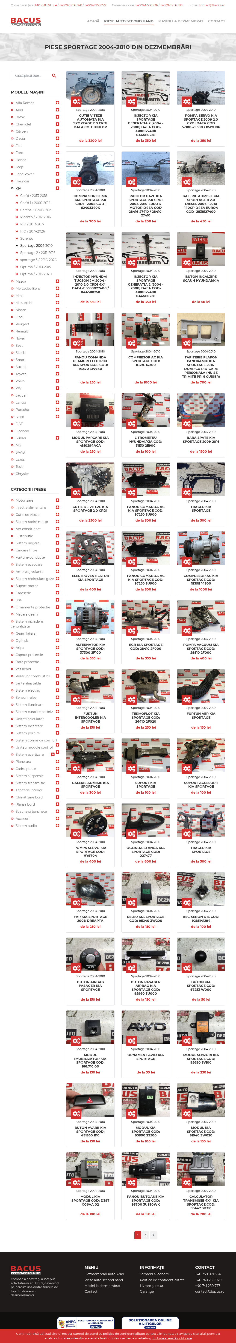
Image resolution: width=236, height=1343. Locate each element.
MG (18, 445)
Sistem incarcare (29, 726)
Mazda (20, 281)
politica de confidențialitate (124, 1333)
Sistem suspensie (29, 776)
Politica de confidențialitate (162, 1280)
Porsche (22, 410)
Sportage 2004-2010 (36, 246)
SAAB (20, 452)
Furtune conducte (30, 557)
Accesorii (22, 819)
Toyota (21, 374)
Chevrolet (23, 124)
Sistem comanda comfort (36, 740)
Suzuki (20, 367)
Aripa (19, 648)
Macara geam (26, 614)
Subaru (21, 438)
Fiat (18, 146)
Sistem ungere (27, 543)
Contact (216, 21)
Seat (19, 346)
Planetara (23, 762)
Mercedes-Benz (27, 289)
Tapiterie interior (29, 790)
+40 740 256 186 (171, 5)
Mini (19, 296)
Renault (21, 331)
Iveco (19, 417)
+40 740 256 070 (71, 5)
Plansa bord (25, 804)
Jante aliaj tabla (28, 683)
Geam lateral (25, 633)
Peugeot (22, 324)
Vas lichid (23, 669)
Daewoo (22, 431)
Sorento (26, 238)
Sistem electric (27, 690)
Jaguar (21, 395)
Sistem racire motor (31, 522)
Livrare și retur (151, 1286)
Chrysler (22, 474)
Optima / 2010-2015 (35, 267)
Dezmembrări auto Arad (104, 1274)
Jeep (19, 167)
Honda (20, 160)
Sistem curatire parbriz (34, 712)
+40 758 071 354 (46, 5)
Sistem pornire (27, 733)
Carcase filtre (26, 550)
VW (18, 388)
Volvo (20, 381)
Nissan (20, 310)
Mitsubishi (23, 303)
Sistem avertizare (29, 754)
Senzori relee (25, 698)
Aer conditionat (28, 529)
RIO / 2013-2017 (31, 224)
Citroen (21, 131)
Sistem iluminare (29, 705)
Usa (18, 600)
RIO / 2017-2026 (32, 231)
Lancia (20, 402)
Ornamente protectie (32, 607)
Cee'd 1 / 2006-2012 (34, 203)
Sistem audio (26, 826)
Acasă (93, 21)
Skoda (20, 353)
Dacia (20, 138)
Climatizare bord (29, 797)
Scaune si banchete (31, 811)
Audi (19, 110)
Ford (19, 153)
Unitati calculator (29, 719)
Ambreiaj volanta (29, 572)
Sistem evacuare (28, 564)
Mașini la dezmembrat (180, 21)
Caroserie (23, 593)
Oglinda (22, 641)
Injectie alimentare (30, 507)
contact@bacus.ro (212, 5)
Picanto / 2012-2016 (35, 217)
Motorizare (24, 500)
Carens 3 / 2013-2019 (35, 210)
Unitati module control (34, 747)
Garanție (147, 1291)
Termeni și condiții (155, 1274)
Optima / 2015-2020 (35, 274)
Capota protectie (29, 655)
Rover (20, 338)
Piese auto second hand (128, 21)
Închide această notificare (172, 1338)
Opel (19, 317)
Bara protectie (27, 662)
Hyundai (22, 181)
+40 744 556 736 (147, 5)
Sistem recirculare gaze (34, 579)
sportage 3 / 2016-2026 (38, 260)
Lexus (20, 459)
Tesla (19, 467)
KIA (18, 188)
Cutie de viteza (27, 515)
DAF (19, 424)
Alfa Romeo (25, 103)
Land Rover (24, 174)
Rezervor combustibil (32, 676)
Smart (20, 360)
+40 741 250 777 (95, 5)
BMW (20, 117)
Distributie (24, 536)
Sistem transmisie (30, 783)
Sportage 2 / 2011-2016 (37, 253)
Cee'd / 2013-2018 (33, 196)
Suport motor (26, 586)
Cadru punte (25, 769)
